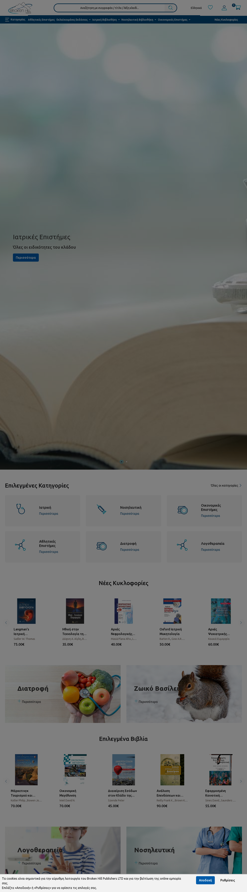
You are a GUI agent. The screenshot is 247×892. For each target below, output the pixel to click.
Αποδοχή (205, 880)
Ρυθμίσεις (227, 880)
